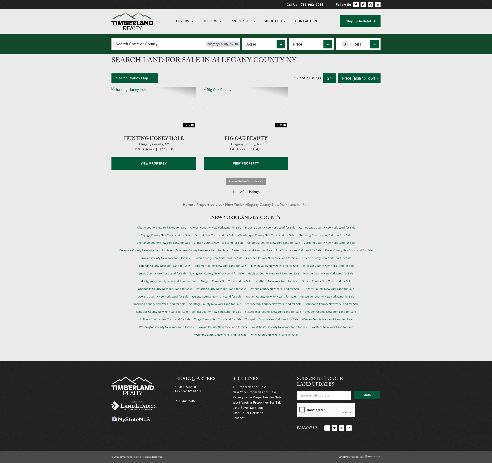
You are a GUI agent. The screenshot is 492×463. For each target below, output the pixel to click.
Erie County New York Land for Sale (298, 250)
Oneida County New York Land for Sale (327, 281)
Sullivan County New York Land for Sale (165, 319)
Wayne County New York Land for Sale (223, 327)
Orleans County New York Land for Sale (328, 289)
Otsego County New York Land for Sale (217, 296)
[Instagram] (370, 4)
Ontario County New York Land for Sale (221, 289)
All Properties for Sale (249, 387)
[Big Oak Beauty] (246, 107)
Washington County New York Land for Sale (167, 327)
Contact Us (306, 21)
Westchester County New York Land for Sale (280, 327)
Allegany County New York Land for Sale (215, 227)
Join (367, 395)
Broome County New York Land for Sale (270, 227)
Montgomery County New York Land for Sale (168, 281)
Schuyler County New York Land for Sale (162, 311)
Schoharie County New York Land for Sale (332, 304)
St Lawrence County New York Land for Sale (273, 311)
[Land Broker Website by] (373, 457)
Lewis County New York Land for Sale (162, 273)
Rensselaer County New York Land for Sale (327, 296)
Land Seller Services (248, 413)
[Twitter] (363, 4)
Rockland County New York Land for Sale (159, 304)
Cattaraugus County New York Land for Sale (327, 227)
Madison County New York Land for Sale (273, 273)
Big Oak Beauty (246, 138)
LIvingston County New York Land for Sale (217, 273)
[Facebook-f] (356, 4)
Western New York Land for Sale (332, 327)
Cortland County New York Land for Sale (329, 242)
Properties (241, 21)
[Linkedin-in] (378, 4)
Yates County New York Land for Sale (274, 335)
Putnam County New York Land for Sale (270, 296)
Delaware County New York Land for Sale (145, 250)
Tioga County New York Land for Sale (218, 319)
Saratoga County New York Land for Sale (215, 304)
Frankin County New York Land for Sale (166, 258)
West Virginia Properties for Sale (257, 402)
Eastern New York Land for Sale (252, 250)
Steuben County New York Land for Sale (330, 311)
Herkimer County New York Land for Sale (220, 266)
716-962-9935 (185, 401)
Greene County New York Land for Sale (326, 258)
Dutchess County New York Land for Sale (202, 250)
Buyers (182, 21)
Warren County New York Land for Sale (327, 319)
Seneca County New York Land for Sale (216, 311)
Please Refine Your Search (246, 181)
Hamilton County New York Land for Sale (164, 266)
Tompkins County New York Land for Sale (271, 319)
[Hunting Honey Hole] (153, 107)
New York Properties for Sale (254, 392)
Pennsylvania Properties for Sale (257, 397)
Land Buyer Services (248, 408)
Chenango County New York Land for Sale (163, 242)
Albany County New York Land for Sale (161, 227)
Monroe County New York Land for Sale (328, 273)
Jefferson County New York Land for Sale (328, 266)
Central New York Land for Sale (214, 235)
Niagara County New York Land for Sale (226, 281)
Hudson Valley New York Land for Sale (274, 266)
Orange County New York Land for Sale (275, 289)
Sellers (210, 21)
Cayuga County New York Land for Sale (166, 235)
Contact (239, 418)
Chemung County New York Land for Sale (324, 235)
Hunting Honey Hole (154, 138)
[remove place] (236, 44)
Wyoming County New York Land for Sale (220, 335)
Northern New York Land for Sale (276, 281)
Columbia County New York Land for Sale (273, 242)
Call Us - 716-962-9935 (305, 5)
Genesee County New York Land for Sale (272, 258)
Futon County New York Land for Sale (218, 258)
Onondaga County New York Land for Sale (165, 289)
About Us (273, 21)
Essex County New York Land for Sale (349, 250)
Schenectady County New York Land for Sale (273, 304)
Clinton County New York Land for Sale (219, 242)
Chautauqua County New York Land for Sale (266, 235)
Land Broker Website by (351, 456)
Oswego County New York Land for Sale (163, 296)
